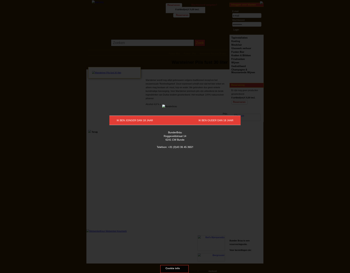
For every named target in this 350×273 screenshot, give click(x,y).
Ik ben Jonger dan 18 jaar (135, 120)
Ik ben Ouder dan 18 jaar (216, 120)
